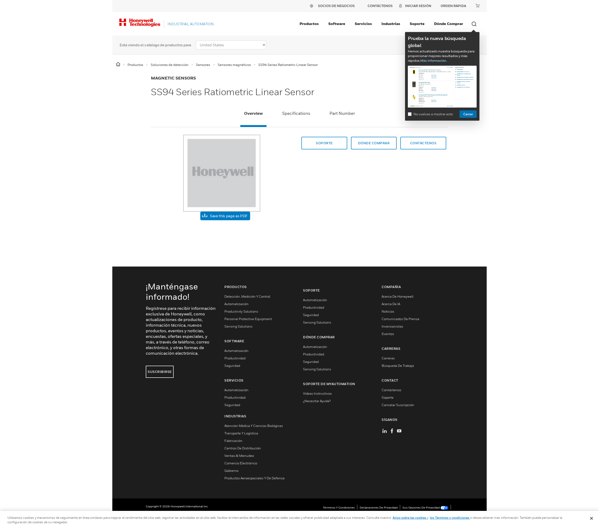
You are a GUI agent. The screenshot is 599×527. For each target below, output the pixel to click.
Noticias (388, 311)
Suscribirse (160, 372)
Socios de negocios (336, 6)
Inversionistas (392, 326)
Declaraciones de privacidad (379, 507)
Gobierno (231, 471)
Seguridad (232, 366)
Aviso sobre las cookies (410, 518)
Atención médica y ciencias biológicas (253, 426)
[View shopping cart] (477, 6)
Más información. (433, 60)
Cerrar (468, 114)
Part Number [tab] (342, 113)
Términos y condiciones (339, 507)
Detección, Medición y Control (247, 296)
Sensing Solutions (238, 326)
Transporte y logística (241, 433)
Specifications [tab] (296, 113)
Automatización (236, 304)
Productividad (234, 358)
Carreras (388, 358)
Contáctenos (423, 143)
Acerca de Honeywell (397, 296)
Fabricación (233, 441)
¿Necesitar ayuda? (317, 401)
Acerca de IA (391, 304)
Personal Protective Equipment (248, 319)
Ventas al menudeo (239, 456)
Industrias (390, 23)
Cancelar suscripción (398, 405)
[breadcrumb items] (118, 64)
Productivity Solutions (241, 311)
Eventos (388, 334)
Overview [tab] (253, 113)
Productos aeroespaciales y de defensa (254, 478)
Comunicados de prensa (400, 319)
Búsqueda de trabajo (398, 366)
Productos (309, 23)
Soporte (417, 23)
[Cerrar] (591, 518)
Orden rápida (453, 6)
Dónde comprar (448, 23)
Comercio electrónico (240, 463)
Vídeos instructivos (317, 393)
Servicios (363, 23)
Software (336, 23)
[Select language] (311, 6)
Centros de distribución (242, 448)
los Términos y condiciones (450, 518)
